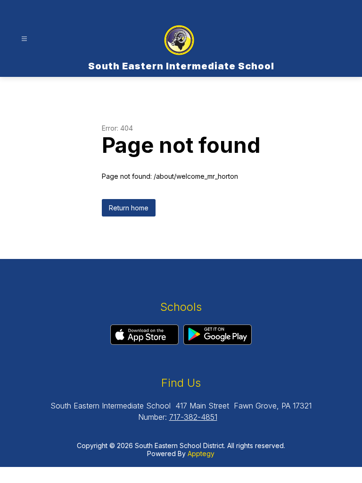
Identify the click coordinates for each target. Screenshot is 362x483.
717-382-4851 (193, 417)
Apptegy (201, 454)
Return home (128, 208)
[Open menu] (24, 38)
